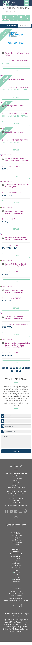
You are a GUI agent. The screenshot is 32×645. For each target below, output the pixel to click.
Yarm (17, 547)
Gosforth (17, 572)
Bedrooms (21, 19)
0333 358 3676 (16, 485)
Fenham (16, 570)
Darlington (16, 538)
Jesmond (17, 577)
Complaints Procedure (16, 598)
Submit (16, 451)
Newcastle (16, 579)
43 (25, 368)
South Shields (16, 565)
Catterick (17, 558)
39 (14, 368)
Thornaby (17, 544)
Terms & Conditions (16, 596)
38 (11, 368)
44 (28, 368)
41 (20, 368)
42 (22, 368)
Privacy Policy (16, 591)
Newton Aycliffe (16, 542)
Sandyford (16, 582)
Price (13, 19)
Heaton (16, 575)
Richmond (16, 561)
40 (17, 368)
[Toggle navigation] (26, 3)
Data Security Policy (16, 593)
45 (12, 371)
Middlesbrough (17, 540)
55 (16, 371)
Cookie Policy (16, 589)
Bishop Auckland (16, 535)
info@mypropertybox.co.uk (16, 487)
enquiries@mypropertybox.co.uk (16, 505)
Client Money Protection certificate (16, 600)
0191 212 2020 (16, 503)
